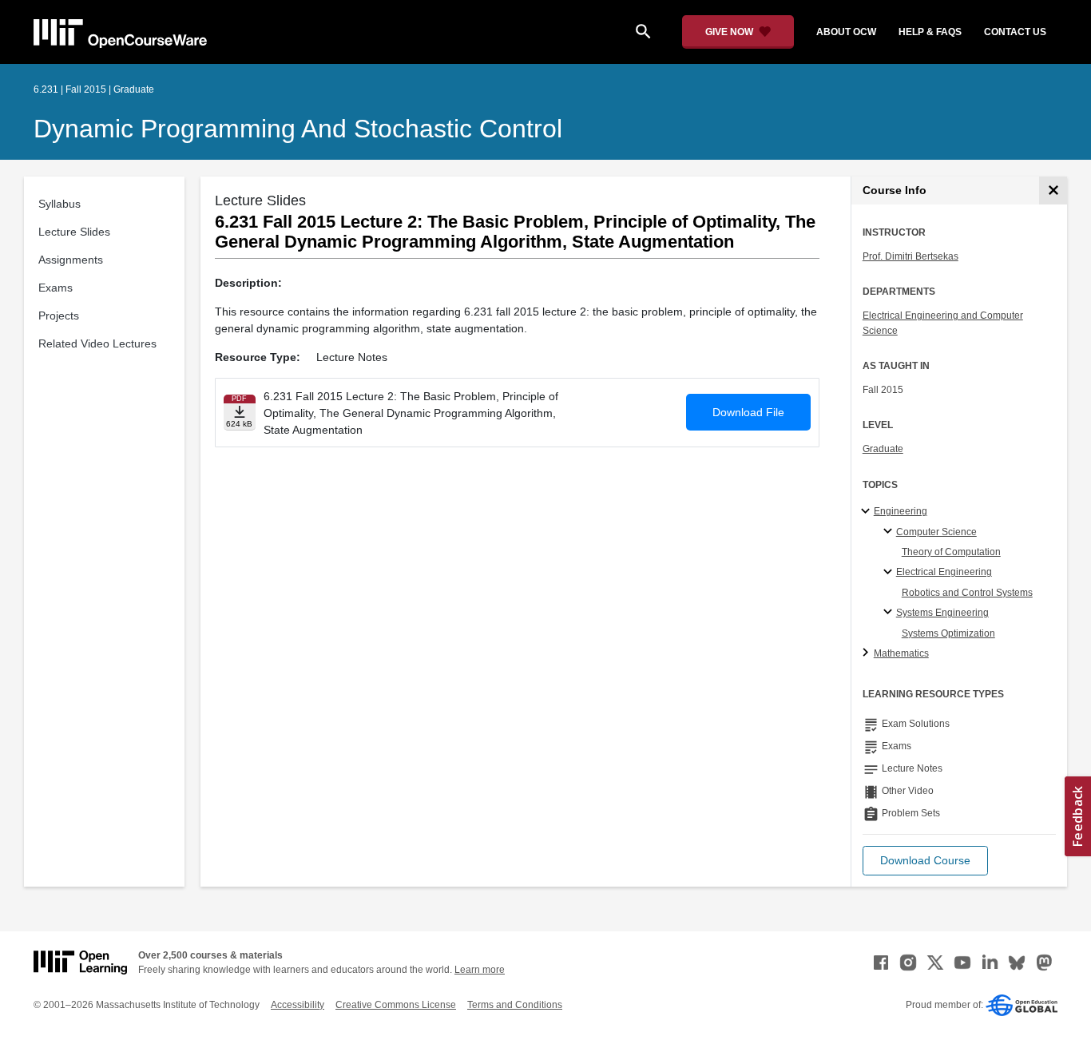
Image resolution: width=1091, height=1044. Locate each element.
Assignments (70, 259)
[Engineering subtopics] (868, 512)
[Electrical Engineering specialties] (890, 572)
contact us (1015, 32)
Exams (55, 287)
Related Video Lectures (97, 343)
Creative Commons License (395, 1004)
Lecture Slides (74, 231)
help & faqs (930, 32)
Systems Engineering (942, 612)
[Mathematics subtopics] (868, 653)
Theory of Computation (951, 552)
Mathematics (901, 653)
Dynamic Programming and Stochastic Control (298, 128)
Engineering (900, 511)
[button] (925, 860)
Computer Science (936, 532)
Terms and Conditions (514, 1004)
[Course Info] (1053, 190)
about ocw (846, 32)
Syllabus (59, 203)
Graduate (883, 449)
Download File (748, 412)
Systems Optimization (948, 633)
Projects (58, 315)
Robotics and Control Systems (967, 592)
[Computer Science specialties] (890, 532)
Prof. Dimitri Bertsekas (910, 256)
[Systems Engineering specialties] (890, 612)
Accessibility (297, 1004)
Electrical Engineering (944, 572)
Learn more (479, 969)
